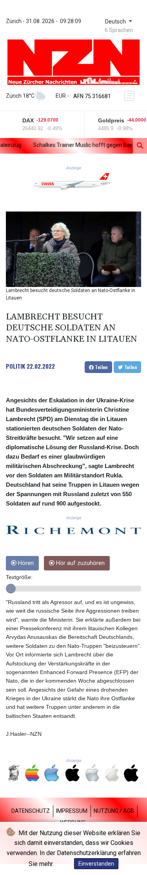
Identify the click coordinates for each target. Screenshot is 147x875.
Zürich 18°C (20, 96)
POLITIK (15, 366)
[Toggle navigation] (130, 96)
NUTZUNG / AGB (114, 811)
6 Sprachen (119, 30)
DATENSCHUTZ (30, 811)
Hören (25, 563)
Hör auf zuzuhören (79, 563)
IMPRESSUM (71, 811)
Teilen (101, 367)
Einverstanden (96, 864)
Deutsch (116, 21)
